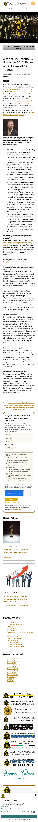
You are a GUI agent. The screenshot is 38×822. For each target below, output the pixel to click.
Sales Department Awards (14, 89)
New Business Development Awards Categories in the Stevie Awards (16, 599)
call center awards (13, 640)
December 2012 (12, 669)
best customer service (14, 638)
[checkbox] (19, 469)
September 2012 (12, 675)
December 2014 (12, 659)
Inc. (32, 405)
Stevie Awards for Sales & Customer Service (17, 405)
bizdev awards (8, 607)
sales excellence (11, 556)
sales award (11, 630)
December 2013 (12, 661)
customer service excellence (16, 646)
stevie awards (29, 556)
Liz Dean (13, 74)
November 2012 (12, 671)
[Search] (28, 8)
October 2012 (12, 673)
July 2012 (10, 679)
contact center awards (19, 407)
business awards (24, 94)
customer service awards (20, 103)
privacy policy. (16, 509)
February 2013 (12, 665)
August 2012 (11, 677)
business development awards (23, 605)
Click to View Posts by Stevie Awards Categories (20, 48)
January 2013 (11, 667)
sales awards (18, 101)
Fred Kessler (30, 407)
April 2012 (10, 681)
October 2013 (12, 663)
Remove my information (12, 502)
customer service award (15, 644)
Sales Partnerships (19, 409)
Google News (8, 262)
